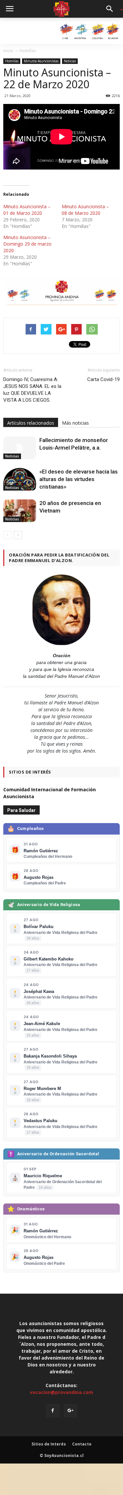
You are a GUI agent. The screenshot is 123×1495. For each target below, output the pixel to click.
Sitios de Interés (48, 1444)
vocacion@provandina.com (61, 1392)
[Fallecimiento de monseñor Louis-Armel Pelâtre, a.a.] (19, 447)
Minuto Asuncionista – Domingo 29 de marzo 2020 (27, 243)
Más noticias (75, 423)
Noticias (70, 61)
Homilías (11, 61)
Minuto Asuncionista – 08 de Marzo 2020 (85, 209)
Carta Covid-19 (103, 379)
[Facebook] (52, 1410)
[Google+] (70, 1410)
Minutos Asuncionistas (41, 61)
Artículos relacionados (30, 423)
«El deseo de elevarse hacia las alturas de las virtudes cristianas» (78, 479)
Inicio (8, 50)
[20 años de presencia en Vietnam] (19, 510)
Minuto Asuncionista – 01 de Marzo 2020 (27, 209)
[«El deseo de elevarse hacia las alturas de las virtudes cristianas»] (19, 479)
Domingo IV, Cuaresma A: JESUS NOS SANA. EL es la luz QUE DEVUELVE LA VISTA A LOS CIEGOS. (32, 389)
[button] (112, 9)
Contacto (82, 1444)
